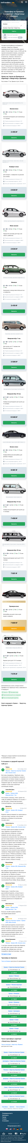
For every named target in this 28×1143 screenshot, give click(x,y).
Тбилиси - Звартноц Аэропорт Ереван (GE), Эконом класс (16, 771)
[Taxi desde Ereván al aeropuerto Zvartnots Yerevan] (21, 1129)
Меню (26, 2)
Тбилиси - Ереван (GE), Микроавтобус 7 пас (16, 867)
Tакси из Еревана (6, 961)
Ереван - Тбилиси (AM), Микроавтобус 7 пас (12, 794)
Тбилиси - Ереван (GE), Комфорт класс (14, 811)
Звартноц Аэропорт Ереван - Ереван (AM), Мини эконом (15, 921)
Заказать (14, 137)
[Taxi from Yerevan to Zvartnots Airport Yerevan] (10, 1129)
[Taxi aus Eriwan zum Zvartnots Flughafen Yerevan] (17, 1129)
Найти (14, 31)
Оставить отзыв (6, 954)
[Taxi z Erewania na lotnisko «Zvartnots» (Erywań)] (7, 1129)
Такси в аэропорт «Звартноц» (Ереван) (12, 1044)
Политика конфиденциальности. (19, 1139)
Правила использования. (6, 1141)
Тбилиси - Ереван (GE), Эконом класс (16, 827)
